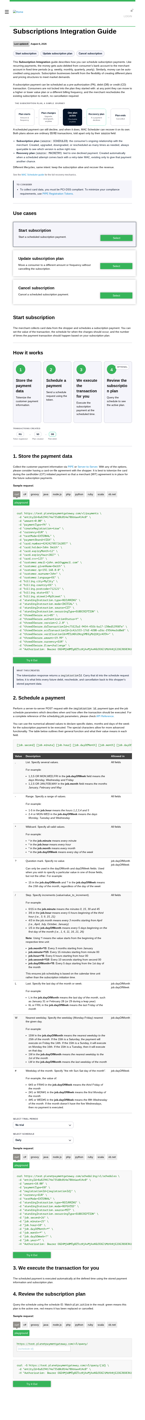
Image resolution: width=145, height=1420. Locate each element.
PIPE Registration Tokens (57, 193)
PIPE (71, 466)
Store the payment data (24, 385)
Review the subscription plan (117, 385)
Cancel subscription (90, 53)
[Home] (16, 9)
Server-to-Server (87, 466)
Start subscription (25, 53)
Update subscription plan (57, 53)
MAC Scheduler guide (33, 174)
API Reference (105, 716)
